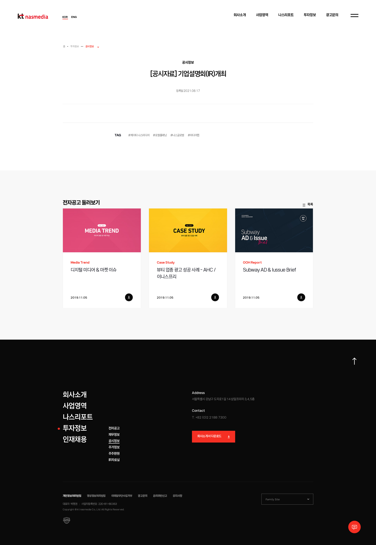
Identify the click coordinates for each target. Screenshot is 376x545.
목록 (310, 205)
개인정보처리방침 (72, 496)
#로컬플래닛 (160, 135)
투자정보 (74, 46)
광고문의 (142, 496)
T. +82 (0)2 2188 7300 (209, 418)
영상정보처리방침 (96, 496)
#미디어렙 (193, 135)
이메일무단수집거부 (121, 496)
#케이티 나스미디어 (138, 135)
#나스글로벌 (177, 135)
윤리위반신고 (160, 496)
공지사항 (177, 496)
